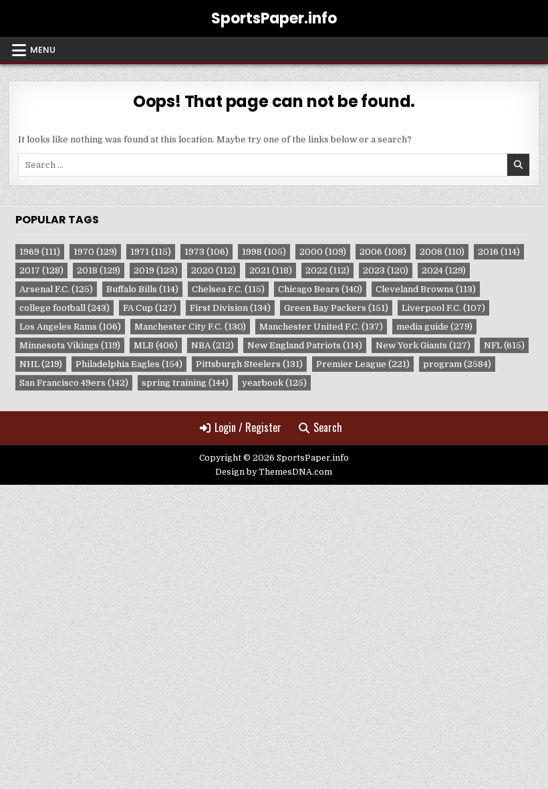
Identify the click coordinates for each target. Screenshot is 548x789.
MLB (156, 345)
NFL (504, 345)
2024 (444, 270)
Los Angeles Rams (70, 327)
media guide (434, 327)
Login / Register (248, 427)
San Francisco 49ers (73, 383)
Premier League (363, 364)
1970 (95, 252)
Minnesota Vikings (69, 345)
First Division (230, 308)
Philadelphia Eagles (129, 364)
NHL (40, 364)
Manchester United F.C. (321, 327)
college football (64, 308)
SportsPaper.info (274, 18)
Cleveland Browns (426, 289)
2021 (270, 270)
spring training (185, 383)
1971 (150, 252)
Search (327, 427)
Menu (42, 49)
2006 (383, 252)
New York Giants (423, 345)
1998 (264, 252)
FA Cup (149, 308)
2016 (499, 252)
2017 (41, 270)
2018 (98, 270)
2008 (442, 252)
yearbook (274, 383)
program (457, 364)
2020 (213, 270)
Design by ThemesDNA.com (273, 472)
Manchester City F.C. (190, 327)
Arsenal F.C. (56, 289)
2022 (327, 270)
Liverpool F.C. (443, 308)
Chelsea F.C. (228, 289)
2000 (322, 252)
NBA (212, 345)
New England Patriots (304, 345)
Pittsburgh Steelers (249, 364)
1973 (206, 252)
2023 (385, 270)
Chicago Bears (320, 289)
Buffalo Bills (142, 289)
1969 (39, 252)
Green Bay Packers (336, 308)
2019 (156, 270)
